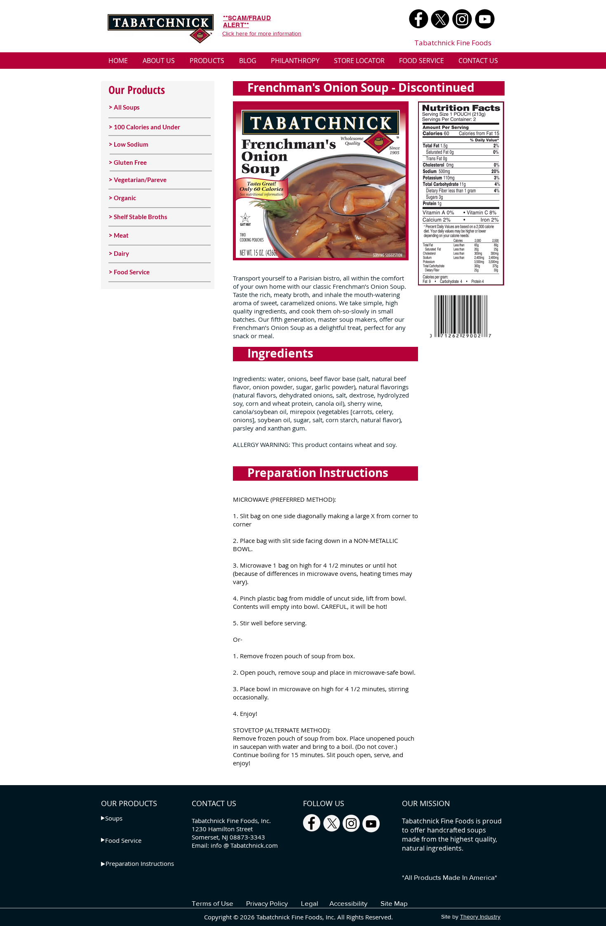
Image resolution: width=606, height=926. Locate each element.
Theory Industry (480, 916)
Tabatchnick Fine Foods (452, 42)
